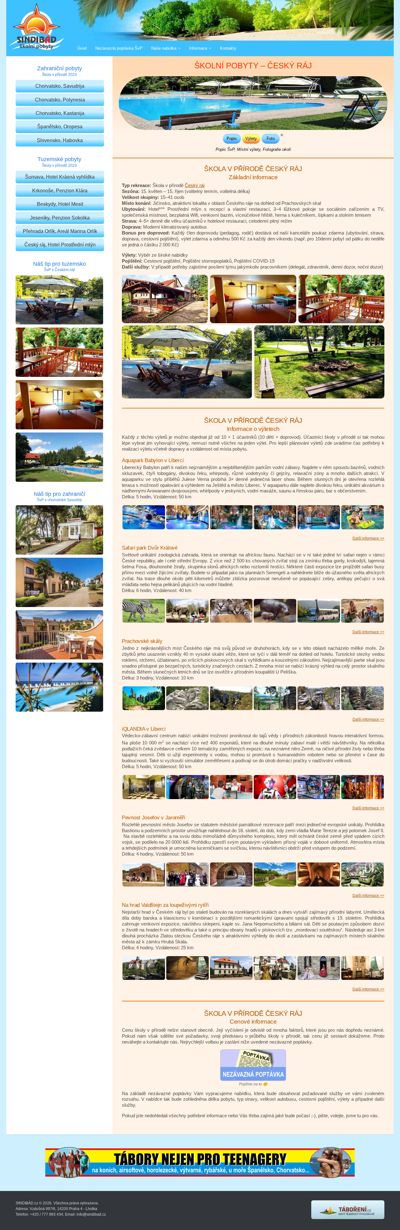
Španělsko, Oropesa (59, 126)
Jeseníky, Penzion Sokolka (60, 217)
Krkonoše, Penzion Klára (60, 190)
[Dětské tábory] (347, 1217)
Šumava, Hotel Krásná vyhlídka (60, 177)
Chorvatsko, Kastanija (60, 113)
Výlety (251, 138)
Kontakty (228, 48)
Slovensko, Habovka (60, 140)
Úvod (82, 48)
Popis (232, 138)
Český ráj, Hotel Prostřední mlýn (60, 244)
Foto (271, 138)
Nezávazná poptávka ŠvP (118, 48)
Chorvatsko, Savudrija (59, 86)
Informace (198, 48)
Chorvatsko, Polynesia (60, 99)
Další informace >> (368, 538)
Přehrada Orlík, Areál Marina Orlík (60, 231)
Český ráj (194, 185)
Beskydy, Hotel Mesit (60, 204)
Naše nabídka (163, 48)
